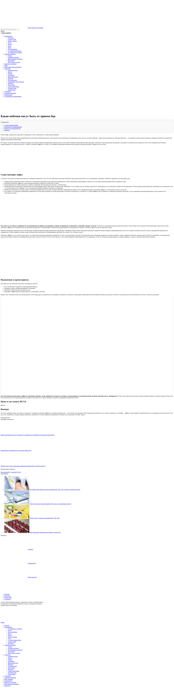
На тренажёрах (12, 49)
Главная (6, 625)
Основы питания (13, 57)
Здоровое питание (10, 54)
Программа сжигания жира (12, 67)
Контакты (7, 596)
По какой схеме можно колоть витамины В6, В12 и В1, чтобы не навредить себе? (55, 489)
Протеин (10, 83)
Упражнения (8, 36)
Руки (9, 46)
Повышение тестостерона (16, 82)
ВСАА (10, 72)
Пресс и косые (12, 41)
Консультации (32, 577)
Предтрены (11, 85)
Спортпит (7, 69)
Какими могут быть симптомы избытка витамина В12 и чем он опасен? (23, 466)
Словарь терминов (10, 93)
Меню (3, 622)
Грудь (9, 42)
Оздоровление (12, 80)
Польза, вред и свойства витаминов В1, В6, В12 (45, 518)
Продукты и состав (14, 62)
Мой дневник (8, 679)
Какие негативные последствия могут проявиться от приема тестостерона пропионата (27, 435)
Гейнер (10, 73)
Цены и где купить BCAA (12, 128)
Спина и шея (12, 39)
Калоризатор (8, 95)
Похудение (11, 60)
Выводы (7, 130)
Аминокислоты (13, 70)
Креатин (10, 78)
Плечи (10, 44)
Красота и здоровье (10, 64)
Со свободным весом (14, 51)
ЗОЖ (5, 65)
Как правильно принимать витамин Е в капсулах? (45, 532)
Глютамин (11, 75)
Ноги (9, 47)
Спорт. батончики (13, 86)
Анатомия (7, 91)
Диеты (10, 55)
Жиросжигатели (13, 77)
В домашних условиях (15, 52)
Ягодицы (11, 38)
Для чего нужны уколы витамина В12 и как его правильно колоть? (50, 504)
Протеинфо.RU (5, 472)
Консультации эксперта (11, 684)
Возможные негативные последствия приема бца (16, 450)
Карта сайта (8, 597)
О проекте (7, 599)
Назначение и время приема (13, 127)
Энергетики (11, 90)
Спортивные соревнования (12, 96)
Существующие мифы (11, 125)
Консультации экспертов (35, 27)
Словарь (30, 549)
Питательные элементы (15, 59)
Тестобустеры (12, 88)
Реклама (6, 594)
